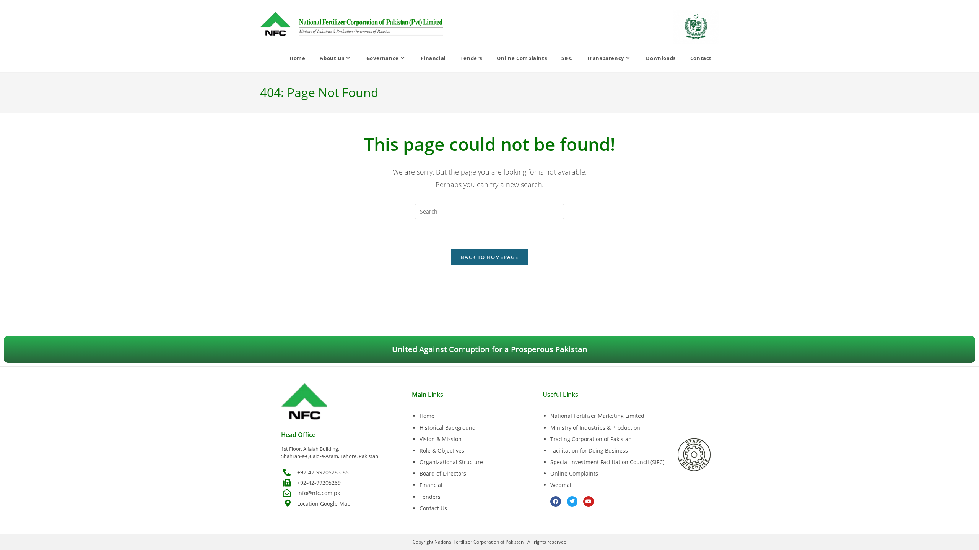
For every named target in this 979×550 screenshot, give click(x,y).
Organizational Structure (451, 462)
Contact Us (433, 508)
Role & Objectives (442, 450)
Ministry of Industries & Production (595, 427)
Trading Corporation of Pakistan (591, 439)
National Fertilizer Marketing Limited (597, 415)
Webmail (561, 485)
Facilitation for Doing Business (589, 450)
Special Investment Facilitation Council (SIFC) (607, 462)
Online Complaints (574, 473)
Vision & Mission (441, 439)
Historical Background (448, 427)
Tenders (430, 496)
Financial (431, 485)
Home (427, 415)
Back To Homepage (489, 257)
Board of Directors (443, 473)
